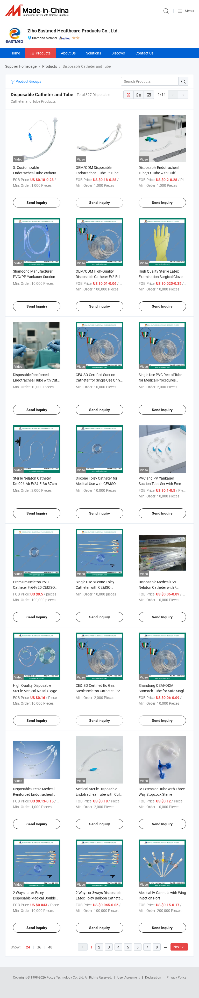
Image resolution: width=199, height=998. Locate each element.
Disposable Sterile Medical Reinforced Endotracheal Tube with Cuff (33, 794)
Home (15, 53)
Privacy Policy (176, 977)
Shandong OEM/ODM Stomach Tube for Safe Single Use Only (162, 691)
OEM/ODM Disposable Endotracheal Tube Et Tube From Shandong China (97, 173)
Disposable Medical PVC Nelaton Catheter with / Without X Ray (158, 587)
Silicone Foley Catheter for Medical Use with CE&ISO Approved (96, 483)
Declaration (153, 977)
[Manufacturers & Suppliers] (37, 10)
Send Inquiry (36, 202)
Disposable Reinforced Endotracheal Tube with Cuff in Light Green (36, 380)
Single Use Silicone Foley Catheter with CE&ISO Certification (95, 587)
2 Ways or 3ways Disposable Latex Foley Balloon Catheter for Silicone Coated (99, 898)
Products (43, 53)
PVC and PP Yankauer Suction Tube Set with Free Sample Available (160, 483)
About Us (68, 53)
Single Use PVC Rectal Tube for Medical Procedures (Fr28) (160, 380)
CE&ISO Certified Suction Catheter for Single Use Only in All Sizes (98, 380)
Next (177, 946)
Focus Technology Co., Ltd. (66, 977)
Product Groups (28, 81)
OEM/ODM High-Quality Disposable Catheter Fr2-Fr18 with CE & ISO (99, 277)
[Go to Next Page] (183, 95)
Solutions (93, 53)
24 (28, 947)
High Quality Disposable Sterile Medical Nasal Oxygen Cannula (36, 691)
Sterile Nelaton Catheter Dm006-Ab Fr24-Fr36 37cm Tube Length (35, 483)
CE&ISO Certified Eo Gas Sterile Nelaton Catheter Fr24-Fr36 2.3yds (99, 691)
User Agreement (128, 977)
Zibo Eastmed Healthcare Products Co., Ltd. (73, 30)
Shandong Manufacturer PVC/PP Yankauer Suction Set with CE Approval (34, 277)
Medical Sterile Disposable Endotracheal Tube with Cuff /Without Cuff (98, 794)
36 (39, 947)
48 (50, 947)
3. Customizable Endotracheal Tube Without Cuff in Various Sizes (34, 173)
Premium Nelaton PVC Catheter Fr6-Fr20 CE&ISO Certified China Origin (34, 587)
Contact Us (144, 53)
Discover (118, 53)
